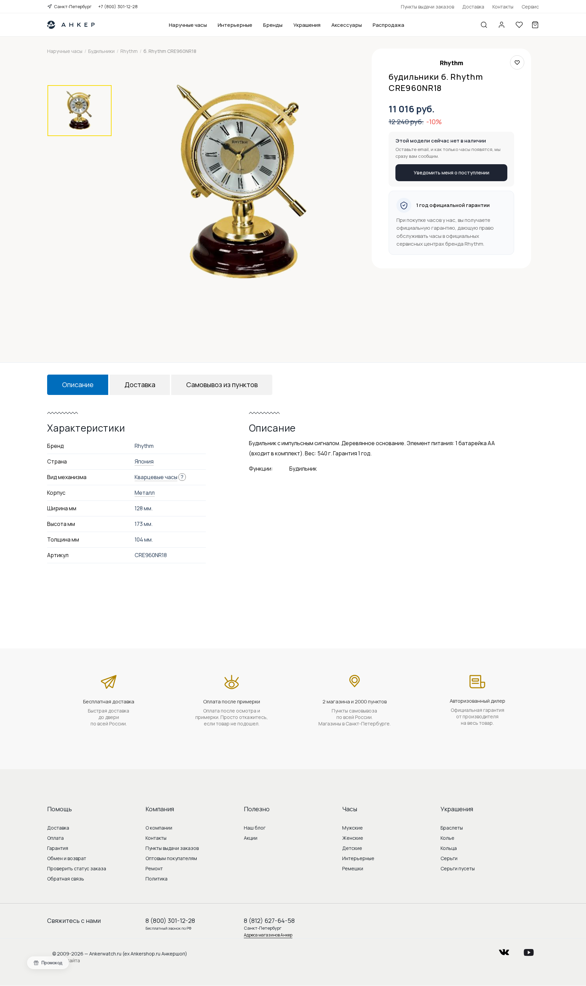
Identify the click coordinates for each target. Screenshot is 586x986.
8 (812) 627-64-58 (269, 920)
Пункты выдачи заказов (427, 6)
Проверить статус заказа (76, 868)
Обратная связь (65, 878)
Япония (144, 461)
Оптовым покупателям (171, 858)
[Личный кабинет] (501, 24)
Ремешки (352, 868)
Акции (250, 838)
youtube (529, 950)
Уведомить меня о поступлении (451, 172)
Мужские (352, 827)
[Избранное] (519, 24)
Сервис (530, 6)
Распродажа (388, 25)
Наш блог (255, 827)
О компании (158, 827)
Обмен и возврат (66, 858)
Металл (145, 492)
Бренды (272, 25)
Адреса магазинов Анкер (268, 935)
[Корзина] (535, 24)
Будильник (303, 468)
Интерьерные (235, 25)
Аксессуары (346, 25)
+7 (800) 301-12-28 (118, 6)
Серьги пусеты (458, 868)
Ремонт (154, 868)
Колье (447, 838)
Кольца (449, 848)
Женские (352, 838)
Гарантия (57, 848)
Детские (352, 848)
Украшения (306, 25)
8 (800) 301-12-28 (170, 920)
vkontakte (504, 950)
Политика (156, 878)
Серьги (449, 858)
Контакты (502, 6)
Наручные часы (188, 25)
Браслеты (452, 827)
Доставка (473, 6)
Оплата (55, 838)
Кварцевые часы (156, 477)
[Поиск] (483, 24)
